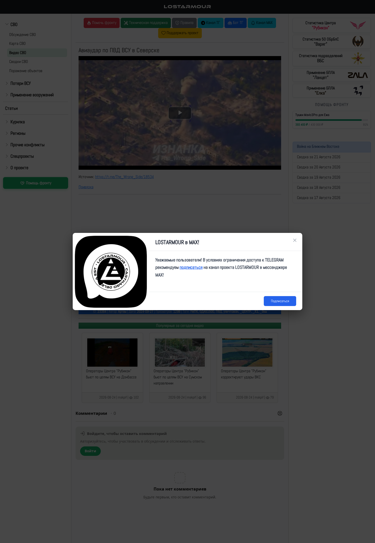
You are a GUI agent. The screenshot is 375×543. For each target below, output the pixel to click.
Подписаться (280, 301)
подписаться (191, 267)
